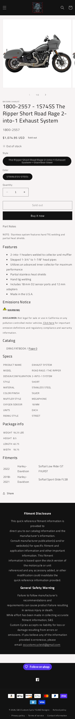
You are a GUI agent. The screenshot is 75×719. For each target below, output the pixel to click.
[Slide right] (46, 95)
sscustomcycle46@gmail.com (41, 644)
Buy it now (37, 216)
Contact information (57, 715)
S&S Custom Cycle (25, 709)
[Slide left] (29, 95)
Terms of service (36, 715)
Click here (48, 323)
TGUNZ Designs (42, 709)
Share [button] (10, 493)
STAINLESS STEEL (19, 177)
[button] (5, 8)
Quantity (7, 185)
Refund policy (59, 709)
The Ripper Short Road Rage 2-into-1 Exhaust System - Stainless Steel (37, 162)
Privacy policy (18, 715)
